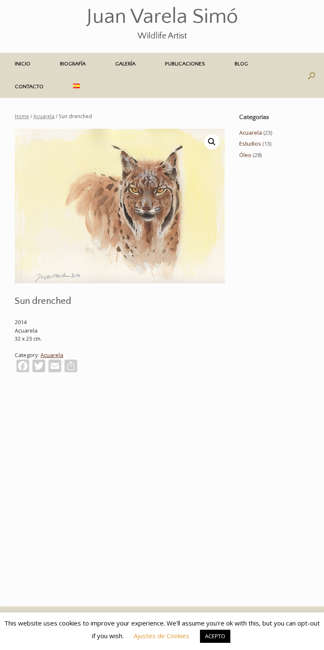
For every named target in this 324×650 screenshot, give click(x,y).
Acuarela (43, 116)
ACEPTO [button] (215, 636)
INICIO (22, 64)
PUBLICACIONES (185, 64)
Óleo (245, 155)
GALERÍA (125, 64)
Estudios (250, 143)
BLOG (241, 64)
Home (22, 116)
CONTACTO (29, 86)
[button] (311, 75)
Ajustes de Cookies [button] (161, 635)
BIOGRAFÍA (73, 64)
